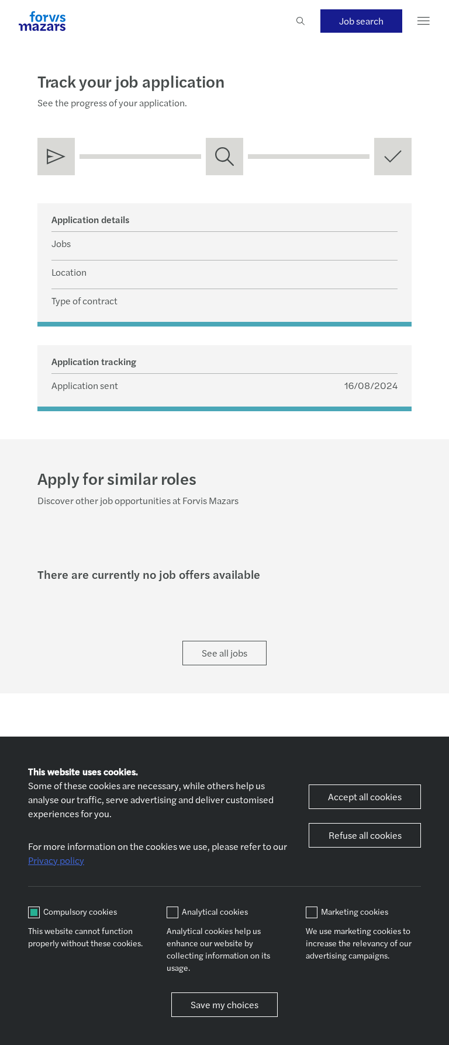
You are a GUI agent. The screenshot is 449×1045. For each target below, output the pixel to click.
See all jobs (224, 652)
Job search (361, 20)
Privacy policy (56, 860)
